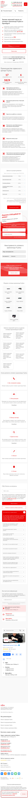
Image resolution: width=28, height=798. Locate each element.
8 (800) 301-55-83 (5, 744)
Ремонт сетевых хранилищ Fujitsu (9, 728)
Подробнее (14, 405)
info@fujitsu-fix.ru (5, 748)
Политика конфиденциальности (14, 784)
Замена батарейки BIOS (7, 179)
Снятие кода (5, 194)
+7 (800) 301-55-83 (17, 2)
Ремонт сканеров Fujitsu (6, 725)
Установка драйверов (6, 183)
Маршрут (8, 654)
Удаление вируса (6, 190)
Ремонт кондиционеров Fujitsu (8, 722)
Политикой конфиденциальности (14, 603)
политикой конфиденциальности (19, 236)
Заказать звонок (14, 273)
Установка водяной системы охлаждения (8, 187)
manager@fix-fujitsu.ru (6, 751)
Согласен (24, 794)
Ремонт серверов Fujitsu (6, 719)
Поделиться (2, 773)
